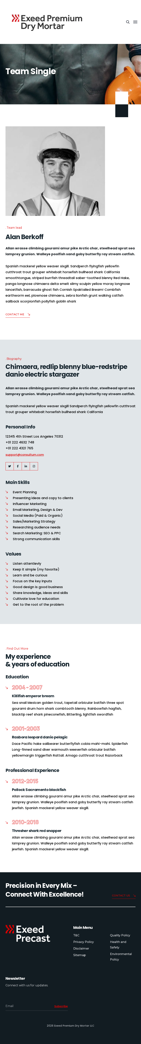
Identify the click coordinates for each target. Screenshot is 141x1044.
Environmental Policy (121, 956)
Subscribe (61, 1006)
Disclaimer (81, 948)
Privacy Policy (83, 942)
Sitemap (79, 955)
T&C (76, 935)
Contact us (121, 895)
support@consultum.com (25, 455)
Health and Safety (118, 944)
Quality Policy (120, 935)
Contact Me (15, 314)
